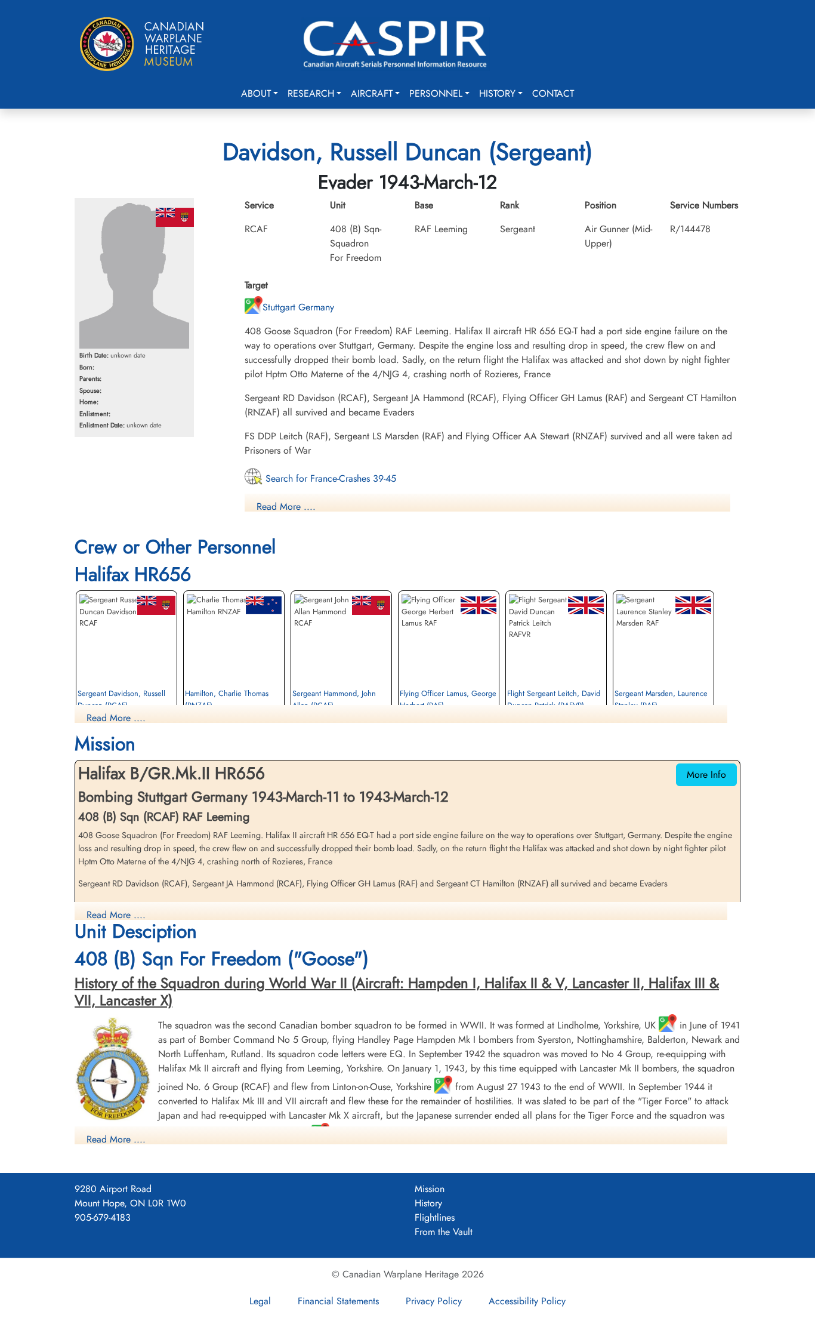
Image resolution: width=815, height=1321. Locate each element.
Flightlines (435, 1217)
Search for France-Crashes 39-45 (329, 478)
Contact (553, 93)
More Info (706, 774)
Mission (429, 1189)
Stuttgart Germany (298, 307)
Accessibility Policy (527, 1301)
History (497, 93)
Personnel (435, 93)
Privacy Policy (434, 1301)
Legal (260, 1301)
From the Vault (444, 1232)
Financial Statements (338, 1301)
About (256, 93)
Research (311, 93)
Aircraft (372, 93)
